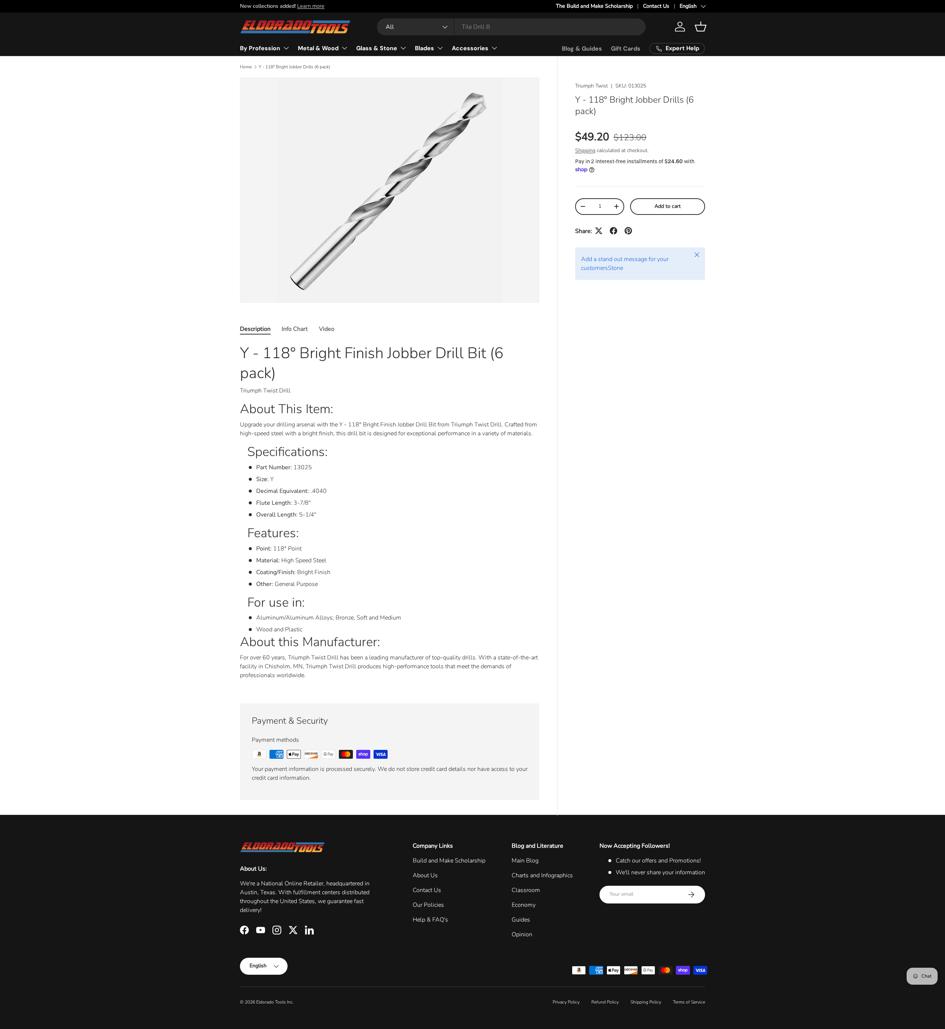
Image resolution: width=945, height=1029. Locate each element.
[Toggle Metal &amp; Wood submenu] (344, 48)
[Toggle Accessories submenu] (494, 48)
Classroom (526, 890)
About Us (425, 875)
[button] (701, 26)
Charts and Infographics (542, 875)
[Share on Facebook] (613, 230)
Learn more (310, 6)
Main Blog (525, 861)
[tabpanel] (389, 514)
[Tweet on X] (598, 230)
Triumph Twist (591, 85)
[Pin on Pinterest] (628, 230)
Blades (424, 48)
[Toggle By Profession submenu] (286, 48)
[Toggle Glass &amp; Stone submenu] (403, 48)
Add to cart (667, 206)
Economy (524, 905)
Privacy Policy (566, 1002)
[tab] (255, 328)
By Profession (260, 48)
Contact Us (656, 6)
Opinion (522, 934)
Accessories (470, 48)
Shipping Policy (645, 1002)
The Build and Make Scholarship (594, 6)
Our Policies (428, 905)
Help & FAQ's (430, 920)
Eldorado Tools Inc (274, 1002)
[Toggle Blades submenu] (440, 48)
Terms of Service (689, 1002)
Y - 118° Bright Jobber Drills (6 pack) (294, 67)
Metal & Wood (318, 48)
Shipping (585, 150)
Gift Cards (625, 48)
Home (246, 67)
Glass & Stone (376, 48)
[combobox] (511, 26)
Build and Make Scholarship (449, 861)
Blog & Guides (582, 48)
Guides (521, 920)
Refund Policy (605, 1002)
